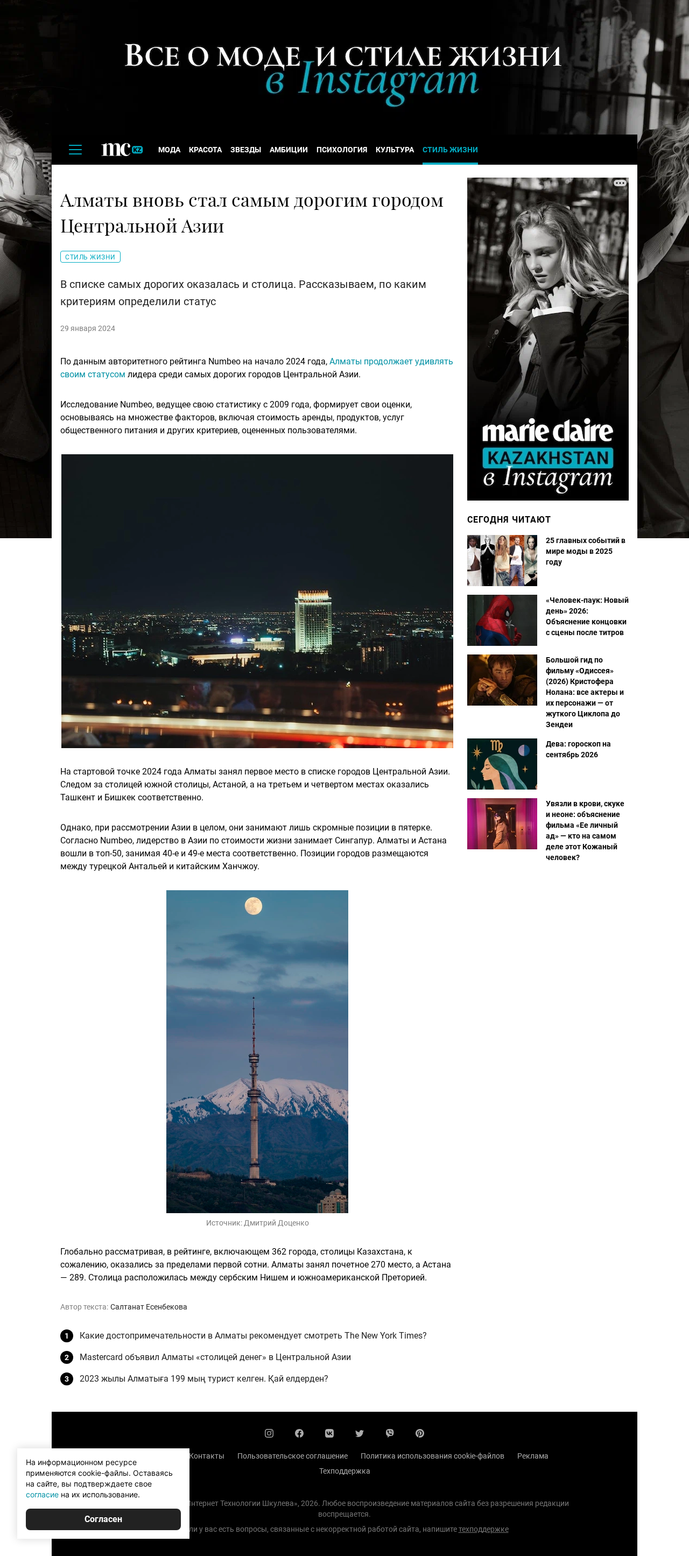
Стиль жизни (450, 149)
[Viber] (389, 1433)
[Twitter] (359, 1433)
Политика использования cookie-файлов (432, 1456)
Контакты (206, 1456)
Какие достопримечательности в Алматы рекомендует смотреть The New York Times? (253, 1335)
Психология (342, 149)
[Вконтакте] (329, 1433)
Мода (169, 149)
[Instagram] (269, 1433)
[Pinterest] (420, 1433)
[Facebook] (299, 1433)
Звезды (245, 149)
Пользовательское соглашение (292, 1456)
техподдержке (484, 1529)
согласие (42, 1494)
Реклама (533, 1456)
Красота (205, 149)
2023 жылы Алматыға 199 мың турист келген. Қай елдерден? (204, 1379)
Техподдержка (344, 1471)
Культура (395, 149)
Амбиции (289, 149)
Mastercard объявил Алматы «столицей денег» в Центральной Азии (215, 1357)
